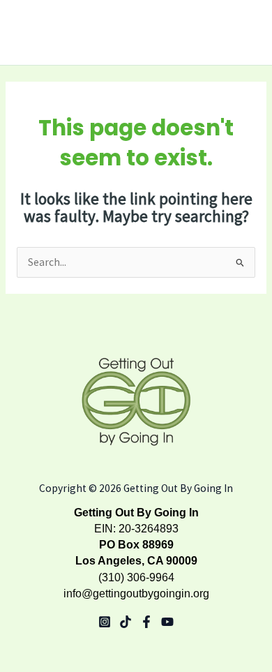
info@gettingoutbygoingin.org (136, 593)
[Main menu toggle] (243, 32)
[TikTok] (125, 621)
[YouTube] (167, 621)
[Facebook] (146, 621)
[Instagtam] (104, 621)
